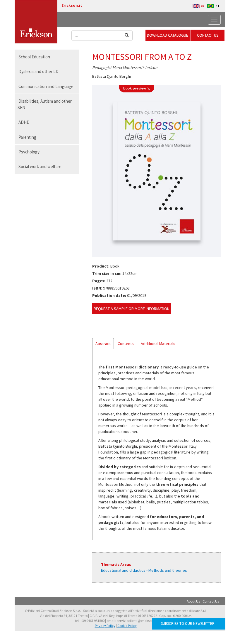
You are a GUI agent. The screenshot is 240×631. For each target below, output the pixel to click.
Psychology (29, 152)
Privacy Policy (105, 625)
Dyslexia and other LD (38, 71)
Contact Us (211, 601)
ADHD (24, 122)
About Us (193, 601)
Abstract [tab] (103, 343)
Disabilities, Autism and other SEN (45, 104)
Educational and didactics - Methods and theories (144, 570)
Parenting (27, 137)
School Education (34, 57)
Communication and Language (45, 86)
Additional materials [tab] (158, 343)
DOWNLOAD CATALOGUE (168, 35)
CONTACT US (208, 35)
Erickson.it (71, 5)
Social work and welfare (39, 166)
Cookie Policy (127, 625)
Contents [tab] (126, 343)
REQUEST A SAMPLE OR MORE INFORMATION (131, 308)
